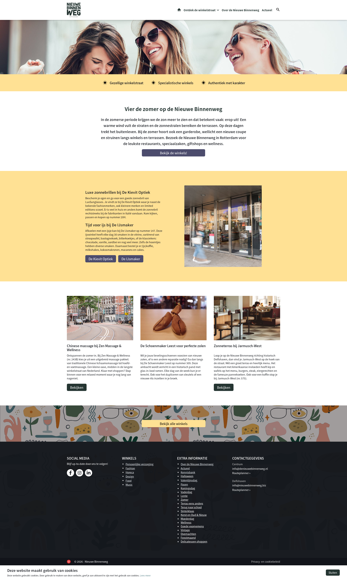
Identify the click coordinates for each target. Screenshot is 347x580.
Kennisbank (188, 472)
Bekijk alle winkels (173, 423)
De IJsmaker (130, 258)
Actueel (267, 10)
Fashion (130, 468)
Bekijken (76, 387)
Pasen (184, 484)
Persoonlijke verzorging (139, 464)
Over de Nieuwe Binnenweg (240, 10)
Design (130, 476)
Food (129, 480)
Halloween (187, 476)
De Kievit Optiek (101, 258)
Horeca (130, 472)
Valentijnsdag (189, 480)
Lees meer (145, 575)
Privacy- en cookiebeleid (265, 561)
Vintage (185, 530)
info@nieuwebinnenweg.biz (249, 485)
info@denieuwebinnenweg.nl (250, 468)
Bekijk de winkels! (173, 152)
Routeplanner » (241, 473)
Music (129, 484)
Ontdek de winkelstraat (199, 10)
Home (179, 10)
